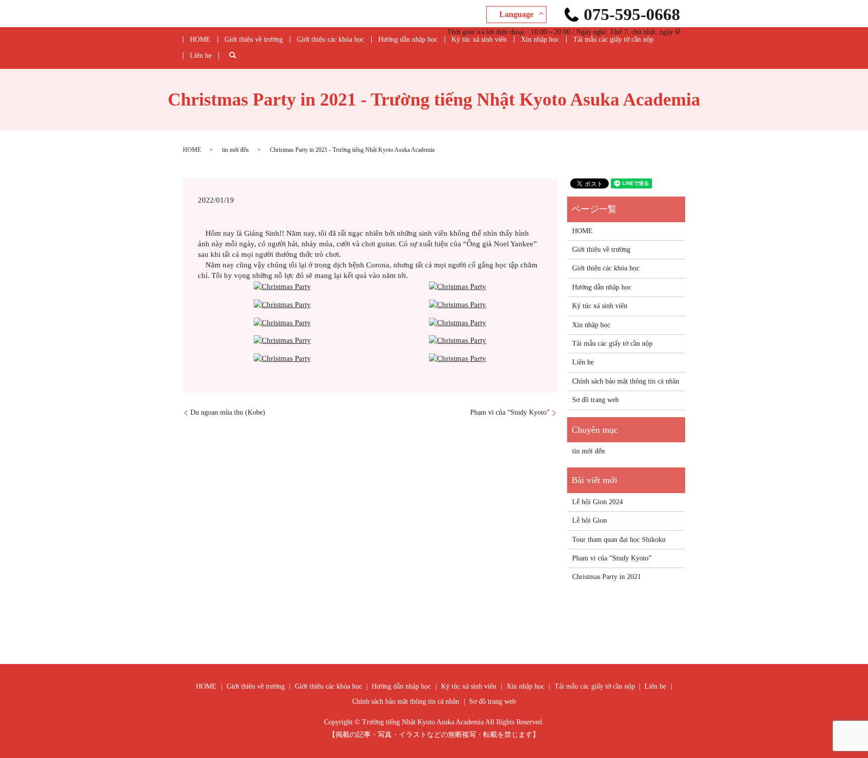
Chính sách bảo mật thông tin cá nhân (625, 381)
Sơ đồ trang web (595, 400)
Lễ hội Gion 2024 (597, 502)
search (240, 55)
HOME (200, 39)
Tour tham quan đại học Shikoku (619, 539)
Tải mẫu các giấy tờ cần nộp (613, 39)
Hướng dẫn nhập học (408, 39)
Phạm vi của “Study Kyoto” (510, 412)
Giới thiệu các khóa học (330, 39)
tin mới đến (235, 149)
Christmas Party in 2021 (606, 577)
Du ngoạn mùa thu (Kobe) (227, 412)
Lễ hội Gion (589, 520)
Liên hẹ (200, 55)
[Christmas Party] (282, 286)
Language (516, 14)
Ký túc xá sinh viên (479, 39)
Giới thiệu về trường (254, 39)
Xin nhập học (540, 39)
